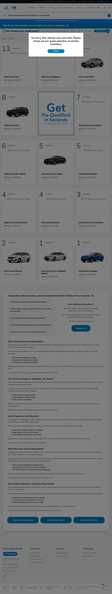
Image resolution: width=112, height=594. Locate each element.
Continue (56, 51)
